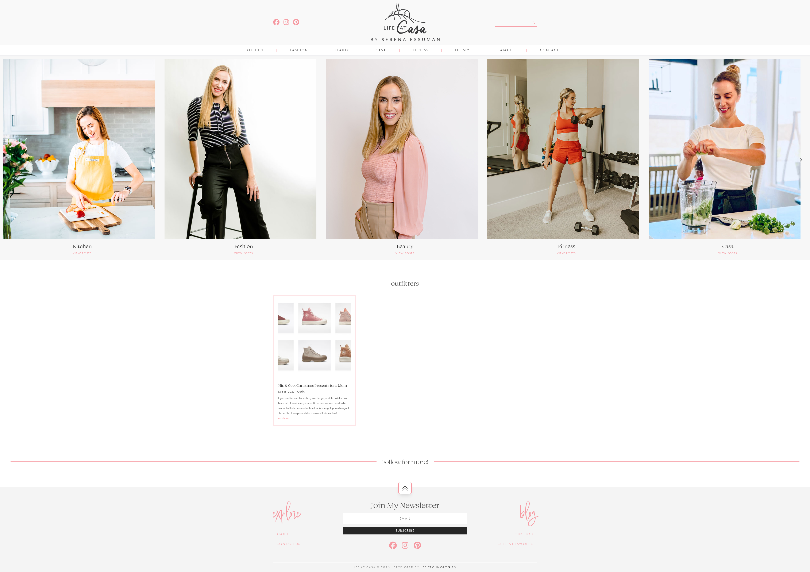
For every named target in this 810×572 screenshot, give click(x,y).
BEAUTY (342, 50)
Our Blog (524, 534)
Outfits (301, 392)
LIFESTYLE (464, 50)
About (506, 50)
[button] (9, 159)
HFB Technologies (438, 567)
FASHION (299, 50)
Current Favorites (515, 544)
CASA (381, 50)
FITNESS (421, 50)
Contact (549, 50)
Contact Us (288, 544)
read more (284, 418)
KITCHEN (255, 50)
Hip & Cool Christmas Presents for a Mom (312, 385)
